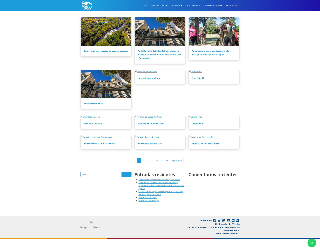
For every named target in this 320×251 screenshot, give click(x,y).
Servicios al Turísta (212, 5)
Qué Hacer (175, 5)
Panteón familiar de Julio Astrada (99, 143)
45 (162, 160)
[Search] (127, 174)
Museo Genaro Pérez (94, 103)
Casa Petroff (198, 78)
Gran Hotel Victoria (93, 123)
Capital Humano (222, 233)
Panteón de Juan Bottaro (150, 143)
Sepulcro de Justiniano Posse (206, 143)
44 (157, 160)
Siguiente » (177, 160)
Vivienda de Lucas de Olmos (151, 123)
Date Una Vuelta (158, 5)
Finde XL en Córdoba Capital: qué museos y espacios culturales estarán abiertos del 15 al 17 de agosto (159, 54)
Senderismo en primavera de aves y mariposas (106, 51)
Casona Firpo (198, 123)
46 (167, 160)
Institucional (231, 5)
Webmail (235, 233)
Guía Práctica (192, 5)
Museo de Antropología (149, 78)
